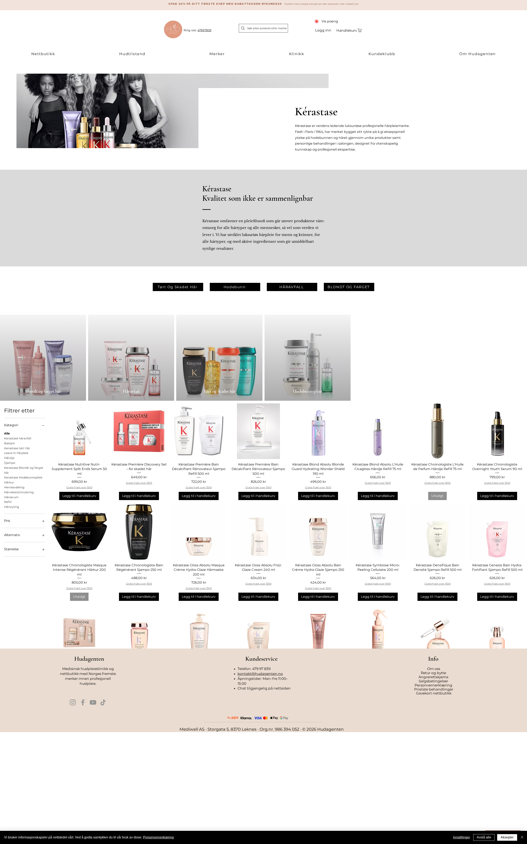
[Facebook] (83, 702)
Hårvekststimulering (19, 492)
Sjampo (9, 463)
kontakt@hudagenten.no (260, 674)
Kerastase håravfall (17, 438)
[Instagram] (73, 702)
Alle (7, 433)
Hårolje (9, 458)
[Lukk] (522, 837)
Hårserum (11, 497)
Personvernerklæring (158, 837)
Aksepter (507, 837)
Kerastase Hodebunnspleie (23, 477)
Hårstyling (11, 507)
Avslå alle (484, 837)
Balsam (9, 443)
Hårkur (9, 482)
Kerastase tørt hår (17, 448)
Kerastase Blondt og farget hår (23, 470)
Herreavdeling (14, 487)
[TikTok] (103, 702)
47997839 (204, 30)
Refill (8, 502)
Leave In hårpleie (16, 453)
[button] (43, 54)
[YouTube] (93, 702)
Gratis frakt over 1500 (79, 487)
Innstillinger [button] (461, 837)
